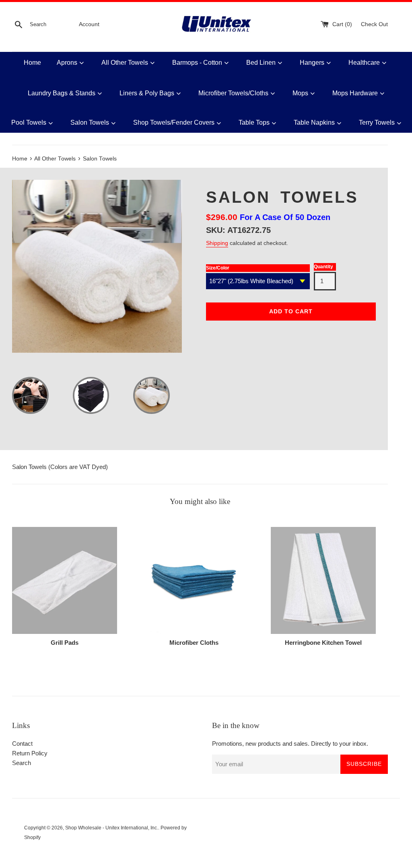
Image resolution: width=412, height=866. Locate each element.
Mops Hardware (355, 93)
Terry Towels (377, 122)
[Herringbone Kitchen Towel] (323, 580)
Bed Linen (261, 62)
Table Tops (254, 122)
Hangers (312, 62)
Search (21, 762)
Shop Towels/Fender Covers (173, 122)
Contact (22, 743)
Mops (300, 93)
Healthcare (364, 62)
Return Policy (29, 753)
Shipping (217, 243)
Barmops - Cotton (197, 62)
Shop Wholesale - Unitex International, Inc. (111, 828)
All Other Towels (124, 62)
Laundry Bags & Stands (61, 93)
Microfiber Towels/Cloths (233, 93)
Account (89, 24)
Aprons (67, 62)
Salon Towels (89, 122)
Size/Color (217, 268)
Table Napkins (314, 122)
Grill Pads (64, 642)
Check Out (374, 24)
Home (32, 62)
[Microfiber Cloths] (193, 580)
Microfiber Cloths (193, 642)
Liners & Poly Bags (146, 93)
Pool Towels (28, 122)
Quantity (323, 266)
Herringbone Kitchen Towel (323, 642)
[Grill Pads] (64, 580)
